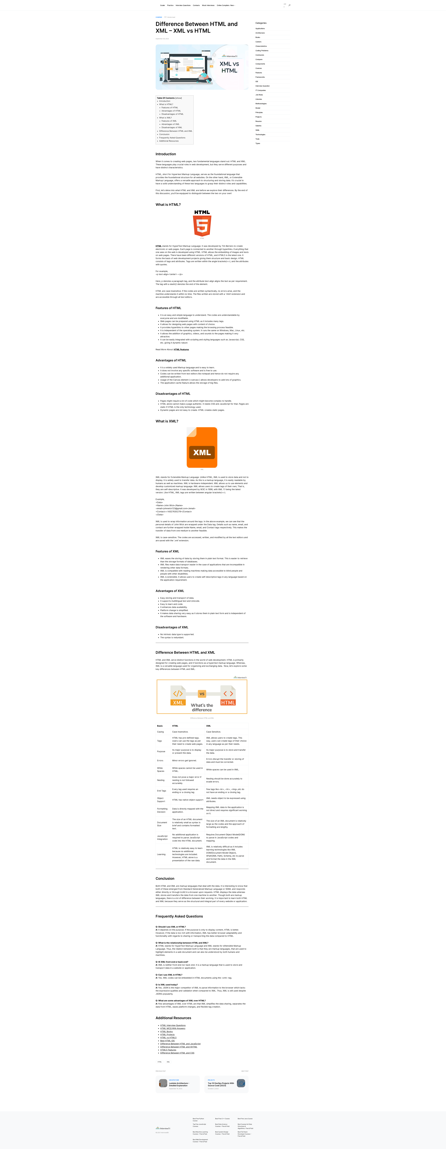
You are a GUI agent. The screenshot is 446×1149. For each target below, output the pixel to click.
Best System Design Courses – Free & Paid (222, 1133)
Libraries (259, 99)
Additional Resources (169, 141)
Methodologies (261, 104)
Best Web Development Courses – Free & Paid (200, 1140)
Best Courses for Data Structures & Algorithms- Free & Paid (245, 1126)
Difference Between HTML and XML (175, 131)
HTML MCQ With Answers (172, 1028)
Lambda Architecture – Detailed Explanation (179, 1084)
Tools (257, 139)
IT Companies (261, 90)
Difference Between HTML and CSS (177, 1053)
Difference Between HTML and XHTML (178, 1047)
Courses (259, 68)
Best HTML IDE (167, 1040)
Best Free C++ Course (222, 1118)
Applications (260, 28)
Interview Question (263, 86)
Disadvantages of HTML (173, 114)
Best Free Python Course (198, 1120)
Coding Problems (262, 51)
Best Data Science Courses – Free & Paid (222, 1125)
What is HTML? (166, 104)
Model (258, 108)
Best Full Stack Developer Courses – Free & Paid (244, 1134)
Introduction (164, 101)
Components (260, 64)
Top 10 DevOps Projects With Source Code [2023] (221, 1084)
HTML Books (166, 1031)
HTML (160, 1062)
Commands (260, 55)
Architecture (174, 1080)
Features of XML (169, 121)
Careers (258, 42)
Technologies (260, 134)
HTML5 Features (168, 1050)
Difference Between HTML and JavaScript (180, 1043)
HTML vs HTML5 (168, 1037)
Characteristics (261, 46)
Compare (159, 17)
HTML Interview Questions (173, 1025)
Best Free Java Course (245, 1118)
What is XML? (165, 118)
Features (259, 73)
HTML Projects (167, 1034)
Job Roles (259, 95)
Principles (259, 112)
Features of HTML (170, 107)
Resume (259, 121)
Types (258, 143)
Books (258, 37)
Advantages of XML (170, 124)
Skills (257, 130)
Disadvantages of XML (172, 127)
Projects (211, 1080)
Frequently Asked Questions (172, 138)
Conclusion (164, 134)
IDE (257, 81)
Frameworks (260, 77)
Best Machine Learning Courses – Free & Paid (200, 1133)
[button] (289, 5)
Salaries (258, 126)
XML (168, 1062)
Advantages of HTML (171, 111)
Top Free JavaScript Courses (199, 1125)
